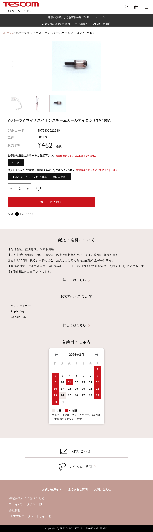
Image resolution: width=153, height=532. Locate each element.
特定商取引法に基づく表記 (26, 498)
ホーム (8, 32)
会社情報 (15, 510)
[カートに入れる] (38, 188)
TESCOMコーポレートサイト (28, 516)
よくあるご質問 (78, 489)
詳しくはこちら (74, 280)
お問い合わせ (102, 489)
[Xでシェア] (9, 214)
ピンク (16, 162)
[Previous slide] (12, 64)
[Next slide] (141, 64)
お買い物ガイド (52, 489)
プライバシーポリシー (23, 504)
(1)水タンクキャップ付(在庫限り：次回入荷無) (39, 176)
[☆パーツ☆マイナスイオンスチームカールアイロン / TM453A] (16, 103)
